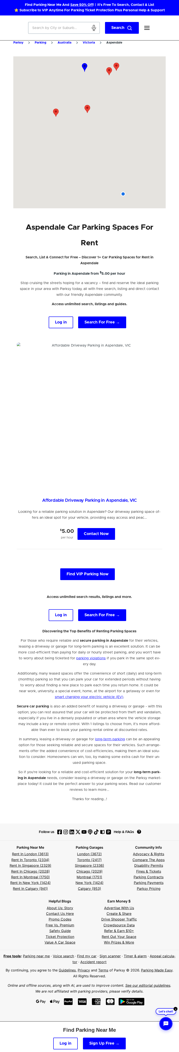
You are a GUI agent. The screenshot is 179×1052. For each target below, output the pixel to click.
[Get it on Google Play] (132, 1001)
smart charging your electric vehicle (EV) (89, 697)
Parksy (18, 42)
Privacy (84, 970)
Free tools (12, 956)
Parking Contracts (149, 877)
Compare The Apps (149, 860)
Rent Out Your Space (119, 936)
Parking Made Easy (156, 970)
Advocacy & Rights (148, 854)
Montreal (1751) (89, 877)
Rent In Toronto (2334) (30, 860)
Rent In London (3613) (30, 854)
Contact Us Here (60, 913)
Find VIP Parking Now (87, 574)
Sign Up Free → (104, 1043)
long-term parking (110, 739)
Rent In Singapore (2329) (30, 865)
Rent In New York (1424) (30, 882)
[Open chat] (165, 1023)
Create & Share (119, 913)
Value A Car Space (60, 942)
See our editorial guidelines (147, 985)
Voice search (63, 956)
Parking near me (36, 956)
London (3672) (89, 854)
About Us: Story (60, 908)
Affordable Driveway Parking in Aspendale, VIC (89, 500)
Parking (40, 42)
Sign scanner (110, 956)
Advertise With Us (119, 908)
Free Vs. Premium (60, 925)
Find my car (86, 956)
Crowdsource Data (119, 925)
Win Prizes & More (119, 942)
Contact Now (96, 534)
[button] (87, 109)
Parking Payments (149, 882)
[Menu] (147, 28)
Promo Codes (60, 919)
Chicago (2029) (89, 871)
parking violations (91, 658)
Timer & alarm (135, 956)
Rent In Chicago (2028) (30, 871)
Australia (64, 42)
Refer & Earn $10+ (119, 931)
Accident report (93, 962)
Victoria (89, 42)
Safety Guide (60, 931)
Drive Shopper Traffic (119, 919)
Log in (61, 322)
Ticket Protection (60, 936)
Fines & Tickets (148, 871)
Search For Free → (102, 322)
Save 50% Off (81, 5)
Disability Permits (148, 865)
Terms (103, 970)
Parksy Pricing (148, 888)
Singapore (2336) (89, 865)
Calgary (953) (89, 888)
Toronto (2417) (89, 860)
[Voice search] (94, 28)
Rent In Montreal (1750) (30, 877)
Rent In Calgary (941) (30, 888)
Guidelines (67, 970)
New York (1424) (89, 882)
